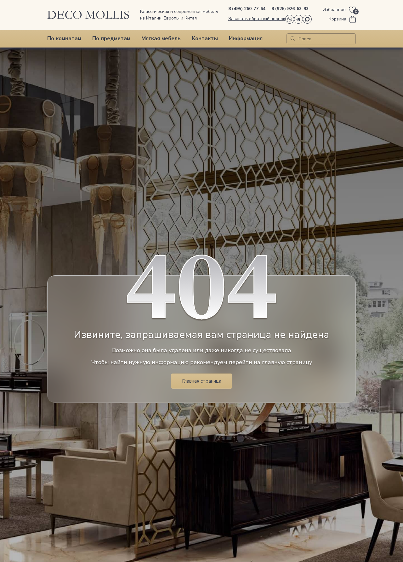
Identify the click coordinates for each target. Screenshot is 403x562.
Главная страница (201, 381)
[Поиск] (293, 39)
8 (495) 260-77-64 (246, 9)
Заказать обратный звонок (256, 19)
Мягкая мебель (161, 38)
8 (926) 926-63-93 (290, 9)
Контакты (205, 38)
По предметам (111, 38)
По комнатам (64, 38)
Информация (246, 38)
